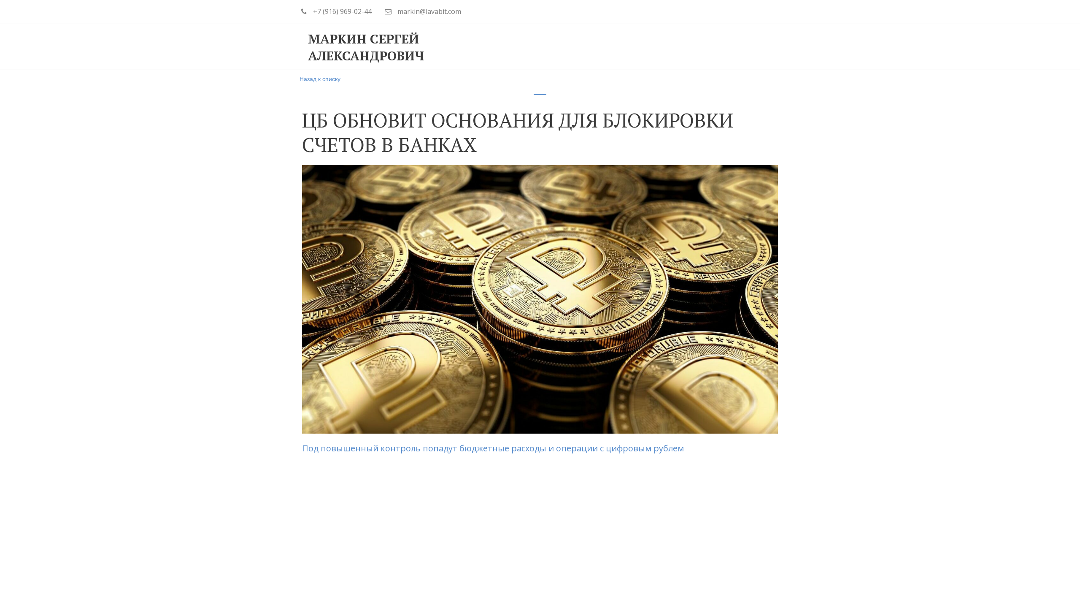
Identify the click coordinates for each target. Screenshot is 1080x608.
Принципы (498, 47)
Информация (647, 47)
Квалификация (570, 47)
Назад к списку (320, 78)
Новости (711, 47)
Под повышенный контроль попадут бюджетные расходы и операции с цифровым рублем (494, 448)
